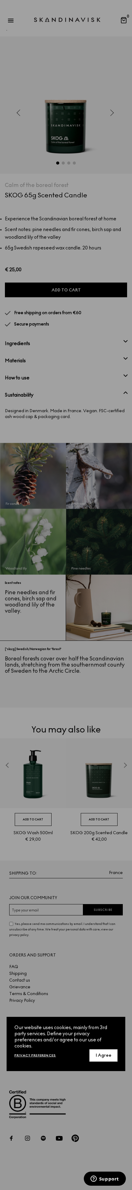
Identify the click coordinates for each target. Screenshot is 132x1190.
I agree (103, 1055)
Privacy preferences (35, 1055)
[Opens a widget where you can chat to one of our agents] (104, 1179)
